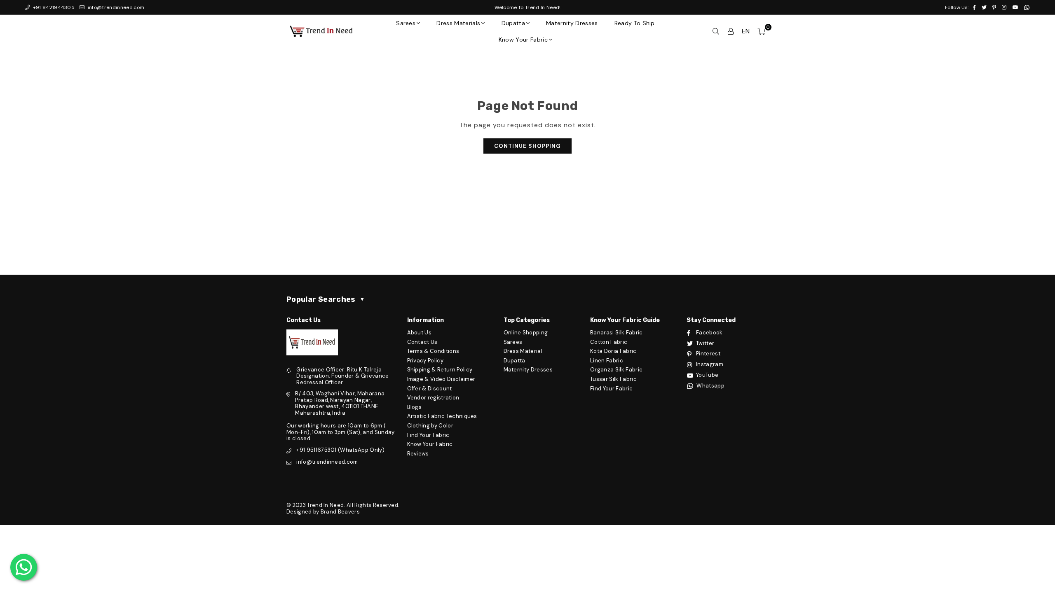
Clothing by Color (430, 425)
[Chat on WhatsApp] (23, 567)
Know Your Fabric (523, 39)
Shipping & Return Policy (440, 369)
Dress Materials (458, 23)
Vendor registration (433, 397)
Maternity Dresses (572, 23)
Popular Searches (325, 299)
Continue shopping (527, 145)
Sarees (405, 23)
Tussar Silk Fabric (613, 379)
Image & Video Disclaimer (441, 379)
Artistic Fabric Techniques (442, 416)
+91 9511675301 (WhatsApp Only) (340, 449)
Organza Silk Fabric (616, 369)
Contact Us (422, 342)
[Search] (715, 31)
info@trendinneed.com (115, 7)
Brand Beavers (340, 511)
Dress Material (523, 351)
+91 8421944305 (53, 7)
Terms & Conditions (433, 351)
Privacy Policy (425, 360)
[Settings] (730, 31)
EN (746, 31)
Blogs (414, 407)
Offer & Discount (429, 388)
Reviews (418, 453)
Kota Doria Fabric (613, 351)
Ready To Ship (634, 23)
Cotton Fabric (608, 342)
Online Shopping (526, 332)
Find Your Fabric (428, 435)
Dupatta (513, 23)
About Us (419, 332)
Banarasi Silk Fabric (616, 332)
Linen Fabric (606, 360)
